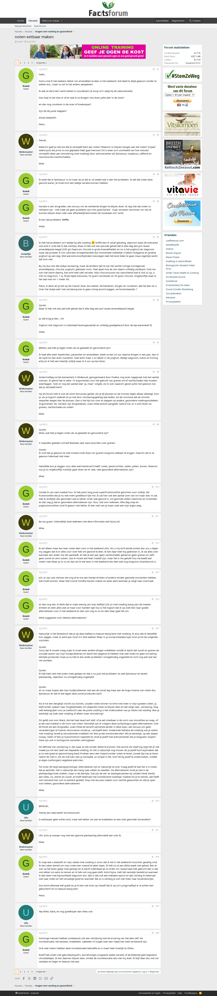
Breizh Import (173, 252)
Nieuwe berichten (23, 26)
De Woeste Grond (175, 276)
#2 (158, 135)
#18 (157, 856)
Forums (33, 20)
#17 (157, 830)
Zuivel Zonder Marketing (179, 289)
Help (180, 993)
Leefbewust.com (175, 240)
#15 (157, 628)
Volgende (40, 62)
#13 (157, 572)
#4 (158, 201)
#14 (157, 599)
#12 (157, 543)
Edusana (170, 297)
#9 (158, 424)
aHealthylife (172, 244)
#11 (157, 516)
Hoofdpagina (190, 993)
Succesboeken (173, 293)
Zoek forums (40, 26)
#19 (157, 906)
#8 (158, 371)
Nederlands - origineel (28, 993)
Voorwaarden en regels (149, 993)
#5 (158, 237)
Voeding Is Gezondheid (178, 261)
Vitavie (169, 248)
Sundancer (171, 281)
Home (20, 20)
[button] (61, 21)
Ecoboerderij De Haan (178, 285)
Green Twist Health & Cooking (182, 272)
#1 (158, 69)
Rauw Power (173, 257)
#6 (158, 300)
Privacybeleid (173, 301)
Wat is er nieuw (50, 20)
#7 (158, 342)
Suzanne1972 (193, 62)
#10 (157, 486)
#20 (157, 933)
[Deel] (154, 69)
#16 (157, 800)
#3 (158, 174)
